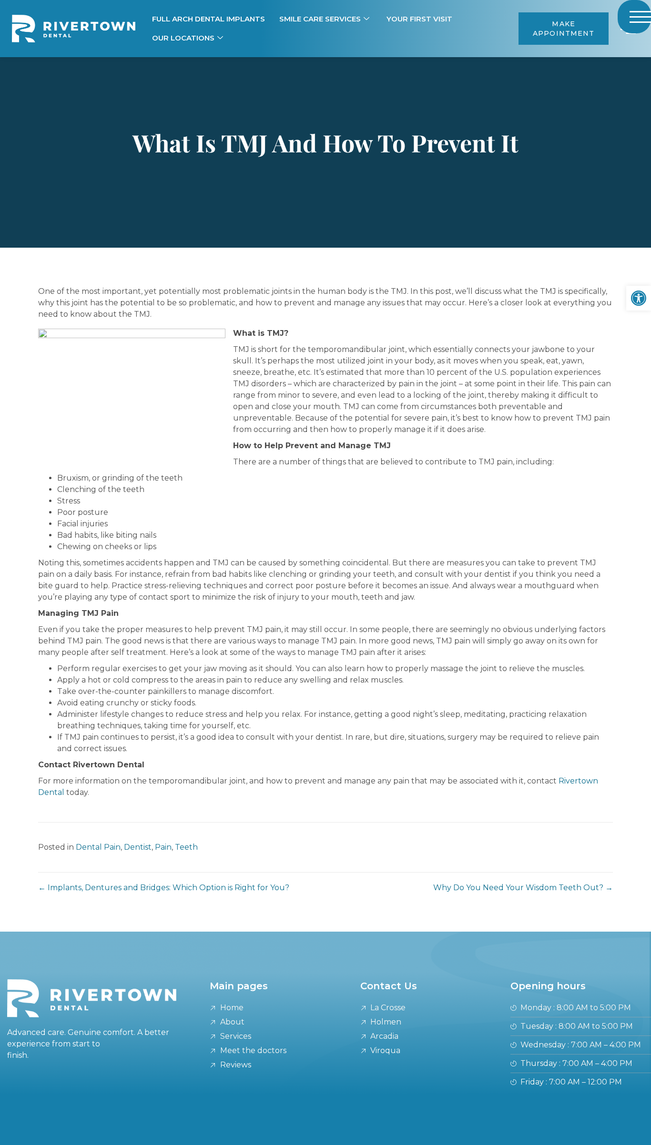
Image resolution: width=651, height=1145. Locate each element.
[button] (638, 298)
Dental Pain (98, 847)
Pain (163, 847)
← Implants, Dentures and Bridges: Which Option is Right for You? (163, 887)
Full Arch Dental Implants (208, 18)
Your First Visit (419, 18)
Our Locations (183, 37)
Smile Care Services (320, 18)
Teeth (186, 847)
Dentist (138, 847)
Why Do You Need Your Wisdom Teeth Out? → (523, 887)
